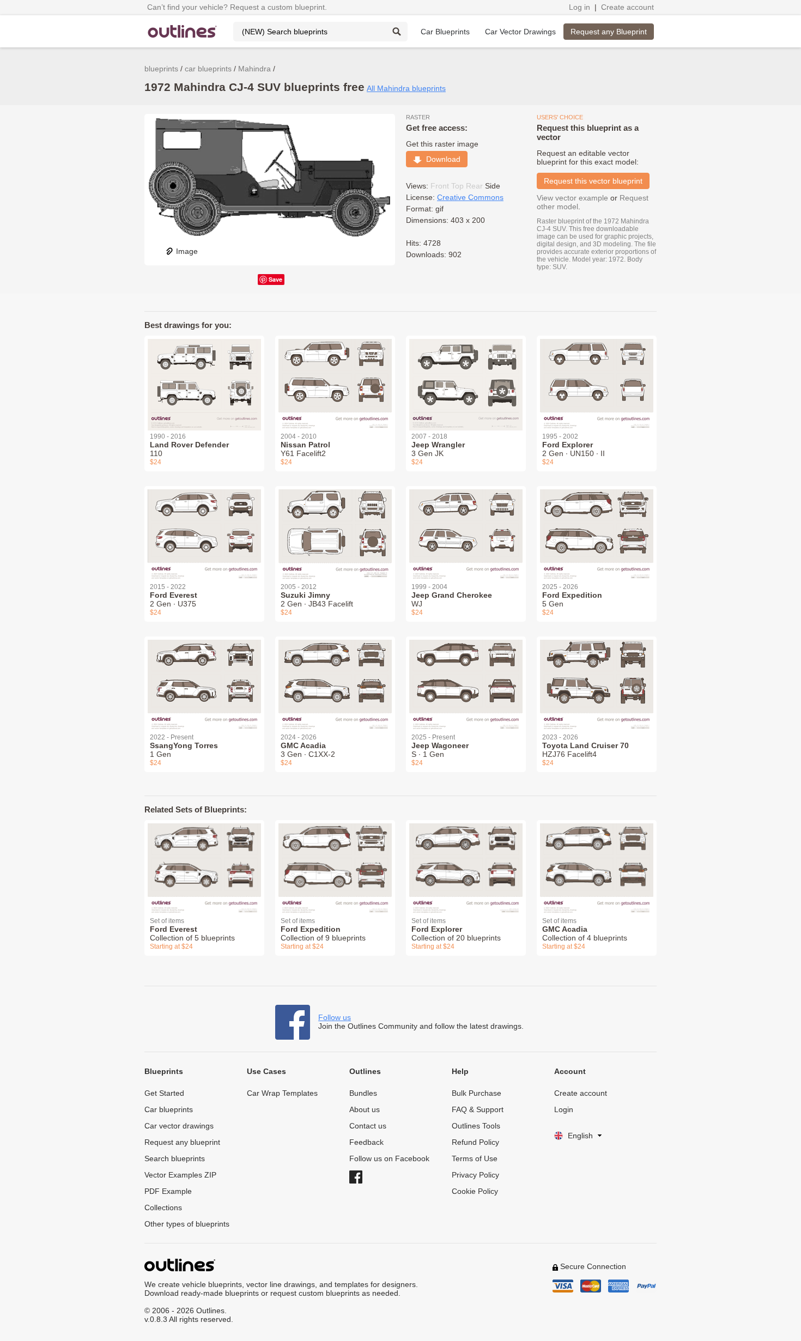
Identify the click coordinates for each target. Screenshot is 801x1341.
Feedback (366, 1142)
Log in (579, 7)
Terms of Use (474, 1158)
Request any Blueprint (609, 31)
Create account (627, 7)
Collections (163, 1207)
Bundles (363, 1093)
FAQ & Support (477, 1109)
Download (441, 159)
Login (563, 1109)
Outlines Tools (476, 1125)
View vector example (572, 197)
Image (187, 251)
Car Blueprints (445, 31)
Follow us (334, 1017)
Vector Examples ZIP (180, 1174)
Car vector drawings (179, 1125)
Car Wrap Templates (282, 1093)
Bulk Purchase (476, 1093)
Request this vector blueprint (593, 181)
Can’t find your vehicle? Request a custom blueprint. (237, 7)
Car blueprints (168, 1109)
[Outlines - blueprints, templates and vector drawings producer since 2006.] (182, 31)
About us (364, 1109)
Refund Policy (475, 1142)
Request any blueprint (182, 1142)
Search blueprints (174, 1158)
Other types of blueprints (186, 1223)
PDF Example (168, 1191)
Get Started (164, 1093)
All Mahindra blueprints (406, 88)
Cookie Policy (475, 1191)
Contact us (367, 1125)
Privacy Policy (475, 1174)
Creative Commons (470, 197)
